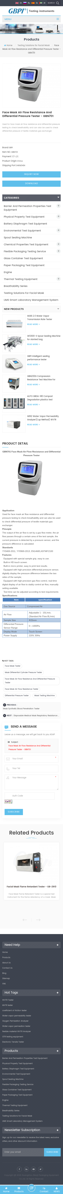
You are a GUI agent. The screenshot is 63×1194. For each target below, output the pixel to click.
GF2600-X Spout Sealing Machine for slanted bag (43, 338)
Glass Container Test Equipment (23, 258)
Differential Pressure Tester (17, 695)
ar (44, 3)
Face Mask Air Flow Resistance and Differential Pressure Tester (30, 681)
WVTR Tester (7, 1000)
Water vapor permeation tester (16, 1026)
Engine (8, 272)
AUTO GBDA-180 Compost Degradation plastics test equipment (40, 398)
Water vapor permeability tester (16, 1015)
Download (31, 183)
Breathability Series (15, 286)
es (36, 3)
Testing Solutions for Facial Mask (34, 45)
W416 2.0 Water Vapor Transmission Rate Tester (39, 317)
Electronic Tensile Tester (13, 1042)
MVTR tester (7, 1005)
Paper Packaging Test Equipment (24, 265)
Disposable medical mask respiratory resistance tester (36, 715)
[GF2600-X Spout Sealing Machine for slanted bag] (14, 343)
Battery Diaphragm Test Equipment (25, 224)
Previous (25, 920)
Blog (4, 973)
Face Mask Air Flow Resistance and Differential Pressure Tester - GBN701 (29, 747)
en (20, 3)
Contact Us (7, 968)
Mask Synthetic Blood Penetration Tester (21, 708)
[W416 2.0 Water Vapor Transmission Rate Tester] (14, 323)
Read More (32, 324)
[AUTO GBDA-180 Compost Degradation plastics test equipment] (14, 403)
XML (4, 983)
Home (9, 45)
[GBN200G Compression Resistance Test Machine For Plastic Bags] (14, 383)
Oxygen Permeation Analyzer (15, 1021)
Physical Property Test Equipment (24, 217)
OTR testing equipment (12, 1036)
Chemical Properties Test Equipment (26, 245)
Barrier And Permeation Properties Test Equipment (27, 208)
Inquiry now (31, 174)
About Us (6, 962)
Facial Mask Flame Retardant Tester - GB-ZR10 (31, 886)
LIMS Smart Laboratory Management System (31, 300)
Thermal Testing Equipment (20, 279)
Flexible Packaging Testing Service (25, 251)
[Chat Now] (31, 1188)
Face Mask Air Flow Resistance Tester (21, 689)
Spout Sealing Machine (18, 238)
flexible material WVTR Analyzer (16, 1031)
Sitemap (6, 978)
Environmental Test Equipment (22, 231)
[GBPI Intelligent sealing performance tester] (14, 363)
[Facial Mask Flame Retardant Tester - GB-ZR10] (31, 864)
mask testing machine (44, 695)
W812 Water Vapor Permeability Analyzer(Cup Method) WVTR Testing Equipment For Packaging (44, 418)
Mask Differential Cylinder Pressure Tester (23, 672)
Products (6, 957)
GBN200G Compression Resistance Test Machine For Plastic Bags (41, 378)
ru (28, 3)
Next (38, 920)
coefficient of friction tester (14, 1010)
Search (51, 3)
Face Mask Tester (12, 666)
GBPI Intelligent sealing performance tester (38, 358)
